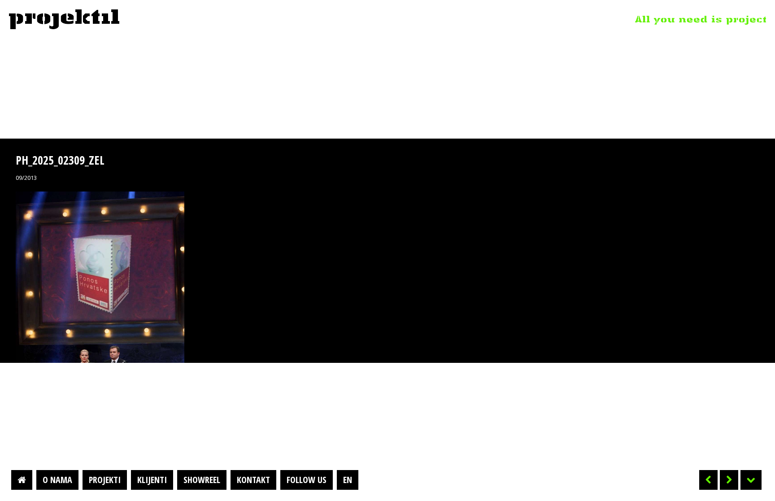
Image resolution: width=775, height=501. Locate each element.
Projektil (64, 19)
